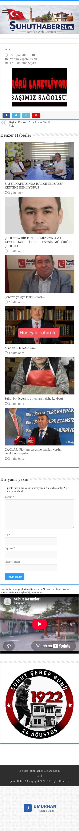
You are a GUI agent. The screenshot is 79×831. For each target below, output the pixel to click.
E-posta (10, 548)
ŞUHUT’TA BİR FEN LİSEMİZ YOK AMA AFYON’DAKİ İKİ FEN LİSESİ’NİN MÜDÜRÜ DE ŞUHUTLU (39, 242)
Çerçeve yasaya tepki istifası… (25, 297)
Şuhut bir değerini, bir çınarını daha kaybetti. (34, 398)
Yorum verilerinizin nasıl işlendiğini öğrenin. (35, 590)
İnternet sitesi (12, 561)
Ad (7, 534)
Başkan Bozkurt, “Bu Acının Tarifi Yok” (29, 122)
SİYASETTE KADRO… (20, 347)
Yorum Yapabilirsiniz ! (24, 59)
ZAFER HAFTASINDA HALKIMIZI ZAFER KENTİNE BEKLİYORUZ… (34, 185)
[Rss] (37, 776)
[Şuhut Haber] (39, 19)
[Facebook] (41, 776)
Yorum (9, 496)
